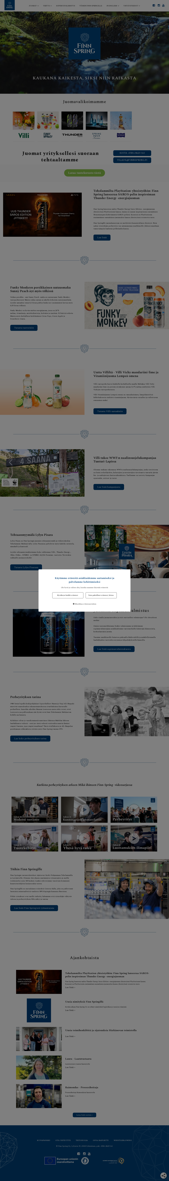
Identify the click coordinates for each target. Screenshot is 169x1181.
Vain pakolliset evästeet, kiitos (101, 595)
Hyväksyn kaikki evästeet (67, 595)
